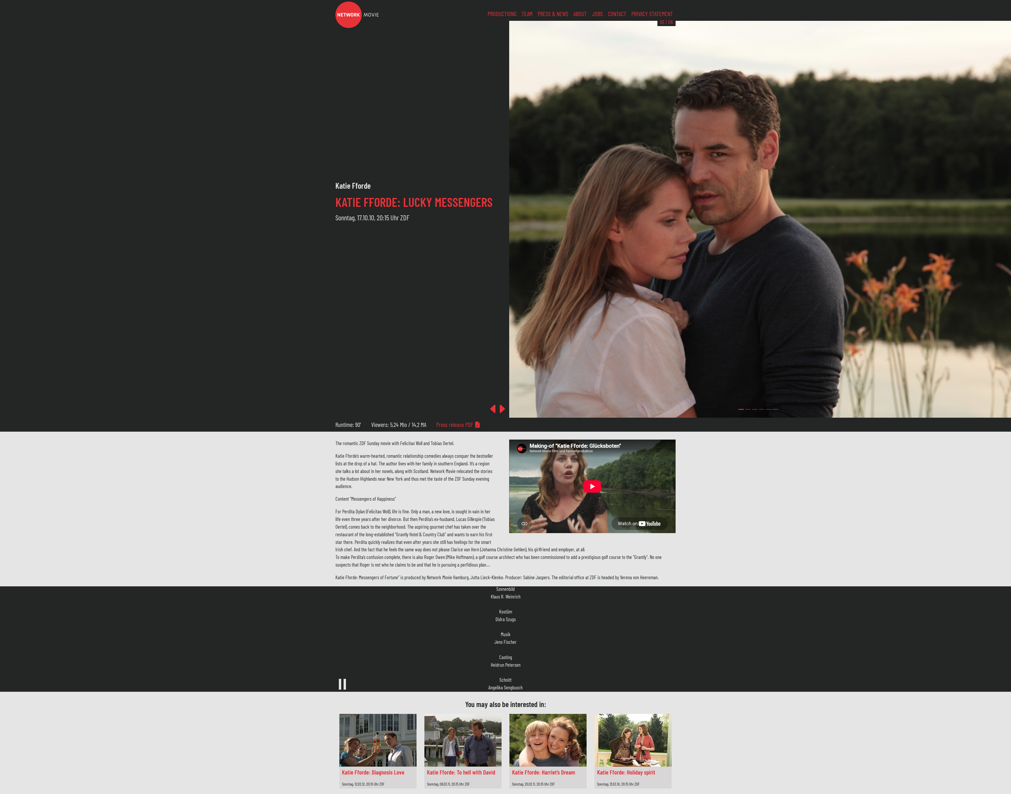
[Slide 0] (741, 409)
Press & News (553, 13)
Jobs (597, 13)
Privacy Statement (652, 13)
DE (662, 22)
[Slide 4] (768, 409)
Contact (617, 13)
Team (527, 13)
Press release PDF (455, 424)
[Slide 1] (748, 409)
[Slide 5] (775, 409)
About (580, 13)
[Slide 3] (761, 409)
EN (670, 22)
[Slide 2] (754, 409)
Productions (502, 13)
